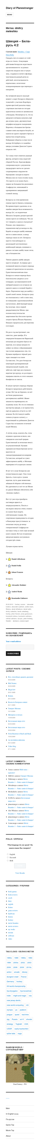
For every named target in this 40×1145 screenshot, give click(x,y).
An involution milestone (16, 740)
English (12, 854)
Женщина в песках (15, 715)
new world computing (15, 1005)
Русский (13, 857)
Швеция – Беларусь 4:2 (18, 43)
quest (17, 1014)
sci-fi (22, 1019)
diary (10, 901)
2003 (29, 962)
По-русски (10, 1119)
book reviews (13, 894)
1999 (9, 962)
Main (8, 1108)
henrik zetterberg (22, 611)
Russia (14, 1019)
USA (26, 1024)
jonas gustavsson (26, 614)
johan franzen (15, 614)
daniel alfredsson (17, 609)
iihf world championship (16, 986)
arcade (17, 972)
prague (9, 1014)
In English (12, 1113)
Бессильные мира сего (16, 721)
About (8, 1136)
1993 (30, 957)
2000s (15, 962)
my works (11, 929)
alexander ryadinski (18, 607)
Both (11, 860)
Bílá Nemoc (12, 683)
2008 (15, 967)
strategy (10, 1024)
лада (20, 1033)
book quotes (12, 891)
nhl (27, 1005)
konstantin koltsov (12, 616)
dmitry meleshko (11, 611)
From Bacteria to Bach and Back (19, 733)
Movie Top (10, 1130)
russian (22, 604)
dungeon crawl (12, 976)
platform (23, 1009)
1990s (23, 957)
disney (24, 972)
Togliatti (19, 1024)
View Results (20, 873)
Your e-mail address (13, 641)
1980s (9, 957)
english (10, 904)
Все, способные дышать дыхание (20, 677)
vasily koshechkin (21, 1028)
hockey (17, 604)
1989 (16, 957)
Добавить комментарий (21, 621)
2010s (28, 967)
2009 (22, 967)
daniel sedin (27, 609)
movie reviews (13, 926)
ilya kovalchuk (25, 991)
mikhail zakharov (11, 618)
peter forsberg (27, 618)
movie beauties (13, 923)
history (10, 917)
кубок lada (11, 1033)
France (23, 976)
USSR (9, 1028)
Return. (10, 696)
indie (9, 995)
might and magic (19, 995)
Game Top (10, 1125)
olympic (20, 618)
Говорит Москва (14, 708)
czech (10, 898)
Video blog (12, 746)
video (10, 939)
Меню (9, 15)
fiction (10, 907)
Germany (10, 981)
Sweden (8, 621)
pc (16, 1009)
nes (30, 995)
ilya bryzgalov (12, 991)
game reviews (13, 910)
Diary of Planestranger (19, 8)
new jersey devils (13, 1000)
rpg (8, 1019)
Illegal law (11, 689)
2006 (9, 967)
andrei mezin (29, 607)
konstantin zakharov (24, 616)
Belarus (8, 609)
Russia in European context (17, 702)
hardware (11, 913)
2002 (23, 962)
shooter (29, 1019)
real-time (25, 1014)
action (9, 972)
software (11, 935)
